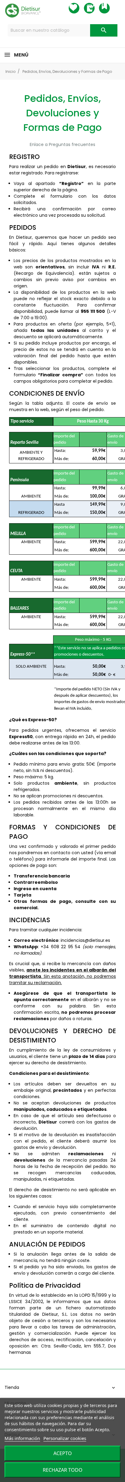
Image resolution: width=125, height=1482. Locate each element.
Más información (22, 1438)
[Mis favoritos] (79, 8)
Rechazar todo (63, 1470)
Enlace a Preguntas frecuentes (62, 144)
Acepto (62, 1453)
